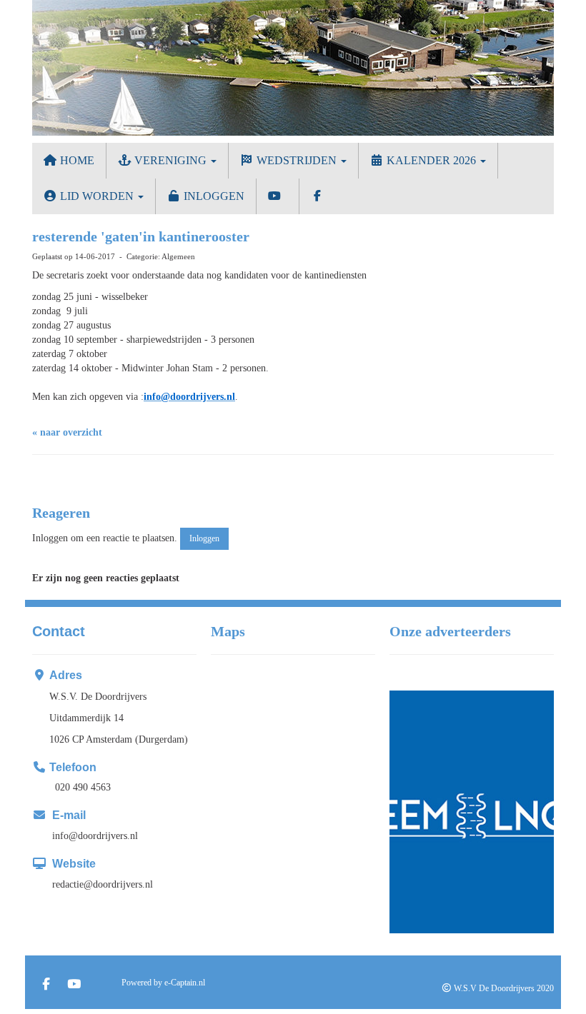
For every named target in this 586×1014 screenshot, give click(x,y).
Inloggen (212, 196)
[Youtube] (74, 985)
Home (75, 160)
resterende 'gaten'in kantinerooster (140, 236)
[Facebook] (46, 985)
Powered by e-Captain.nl (163, 983)
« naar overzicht (67, 432)
